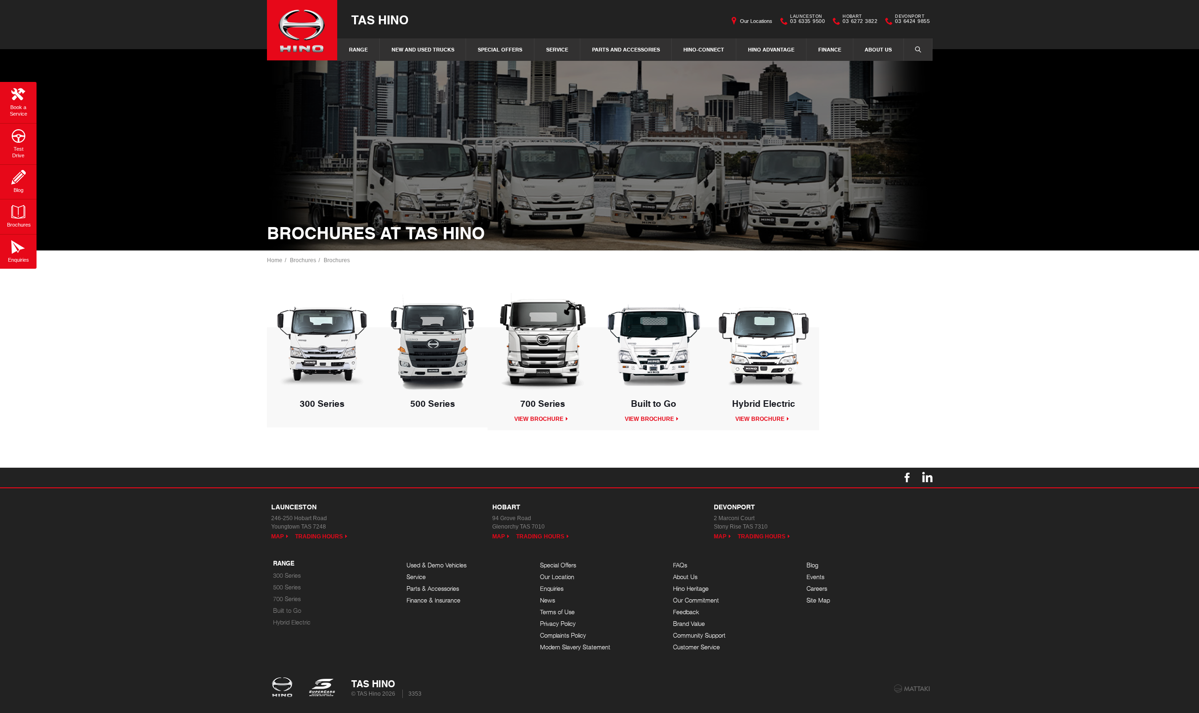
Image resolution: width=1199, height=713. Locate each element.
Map (277, 536)
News (547, 600)
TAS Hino (379, 19)
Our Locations (756, 21)
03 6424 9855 (912, 20)
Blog (812, 565)
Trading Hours (319, 536)
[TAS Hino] (302, 30)
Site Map (818, 600)
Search (918, 49)
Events (815, 577)
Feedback (686, 612)
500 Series (287, 587)
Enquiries (551, 588)
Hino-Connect (703, 49)
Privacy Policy (558, 623)
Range (358, 49)
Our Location (557, 577)
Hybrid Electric (292, 622)
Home (274, 260)
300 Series (287, 575)
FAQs (680, 565)
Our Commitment (696, 600)
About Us (878, 49)
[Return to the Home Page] (284, 688)
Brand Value (689, 623)
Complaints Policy (563, 635)
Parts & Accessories (433, 588)
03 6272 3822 (860, 20)
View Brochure (538, 419)
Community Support (699, 635)
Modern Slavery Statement (575, 647)
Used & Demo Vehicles (436, 565)
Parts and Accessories (626, 49)
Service (557, 49)
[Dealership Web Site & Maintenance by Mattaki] (912, 689)
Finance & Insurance (433, 600)
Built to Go (287, 610)
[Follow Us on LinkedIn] (927, 477)
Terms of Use (557, 612)
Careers (817, 588)
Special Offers (500, 49)
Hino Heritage (691, 588)
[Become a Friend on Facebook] (907, 477)
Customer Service (696, 647)
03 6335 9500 (807, 20)
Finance (829, 49)
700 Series (287, 599)
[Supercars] (321, 688)
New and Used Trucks (423, 49)
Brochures (303, 260)
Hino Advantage (771, 49)
